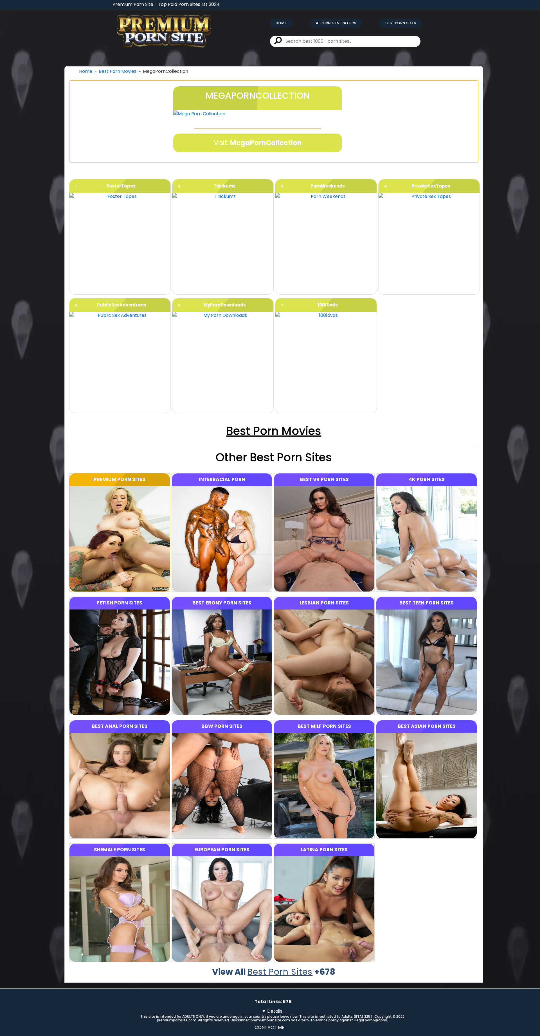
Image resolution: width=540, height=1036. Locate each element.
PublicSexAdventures (121, 305)
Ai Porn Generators (336, 23)
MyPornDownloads (225, 305)
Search (278, 40)
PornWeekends (327, 186)
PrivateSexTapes (430, 186)
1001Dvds (328, 305)
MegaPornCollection (266, 142)
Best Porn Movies (117, 71)
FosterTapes (121, 186)
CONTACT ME (269, 1027)
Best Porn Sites (400, 23)
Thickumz (224, 186)
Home (281, 23)
